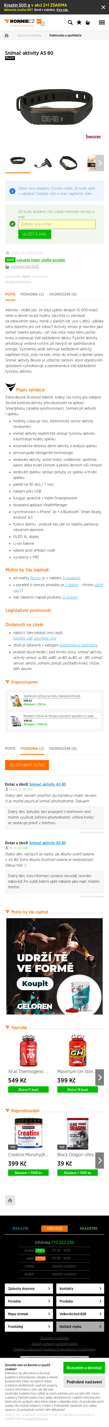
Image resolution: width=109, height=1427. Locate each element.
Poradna (14, 1301)
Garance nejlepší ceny (18, 281)
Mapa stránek (18, 1314)
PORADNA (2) (32, 294)
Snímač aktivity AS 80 (47, 784)
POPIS (10, 294)
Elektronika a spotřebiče (65, 35)
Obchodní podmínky (54, 1338)
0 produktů (71, 578)
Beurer (10, 58)
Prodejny (66, 1301)
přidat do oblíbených (27, 253)
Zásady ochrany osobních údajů (55, 1344)
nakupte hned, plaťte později (36, 260)
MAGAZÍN (20, 1229)
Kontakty (66, 1289)
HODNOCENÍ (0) (63, 294)
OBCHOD (54, 1229)
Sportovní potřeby (29, 35)
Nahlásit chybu (70, 1327)
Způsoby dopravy (21, 1289)
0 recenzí (70, 597)
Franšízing (15, 1327)
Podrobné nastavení (84, 1382)
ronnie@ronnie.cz (37, 1418)
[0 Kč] (89, 22)
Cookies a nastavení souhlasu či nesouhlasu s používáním (54, 1349)
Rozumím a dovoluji (84, 1368)
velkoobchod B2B (25, 266)
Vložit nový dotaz (27, 765)
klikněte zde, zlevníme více (34, 638)
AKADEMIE (89, 1229)
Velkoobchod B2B (73, 1314)
